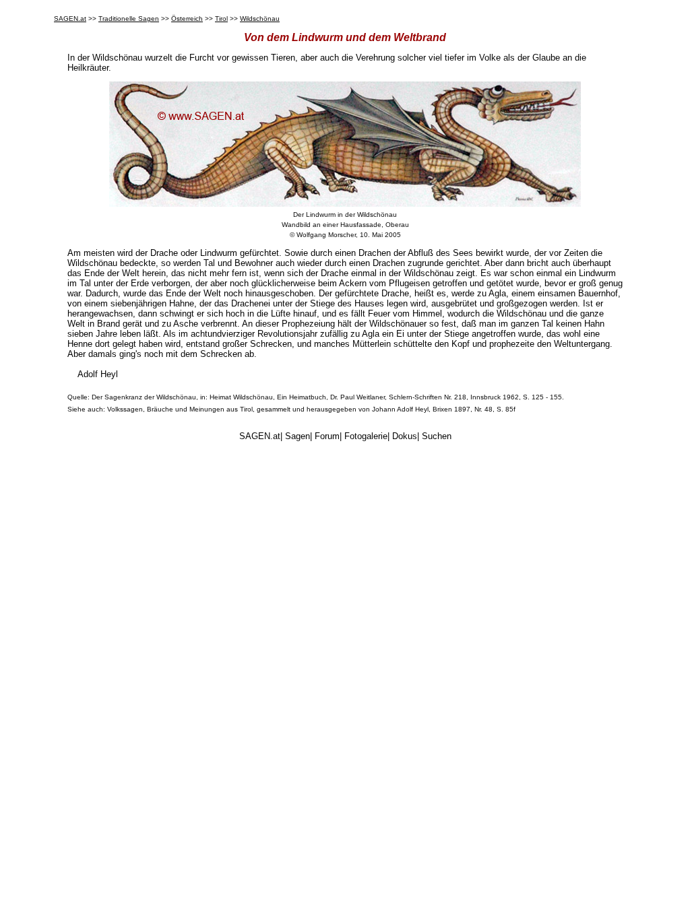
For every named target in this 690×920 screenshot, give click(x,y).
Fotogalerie (365, 436)
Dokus (404, 436)
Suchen (436, 436)
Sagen (297, 436)
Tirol (221, 18)
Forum (327, 436)
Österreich (187, 18)
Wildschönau (260, 18)
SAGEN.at (70, 18)
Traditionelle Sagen (128, 18)
